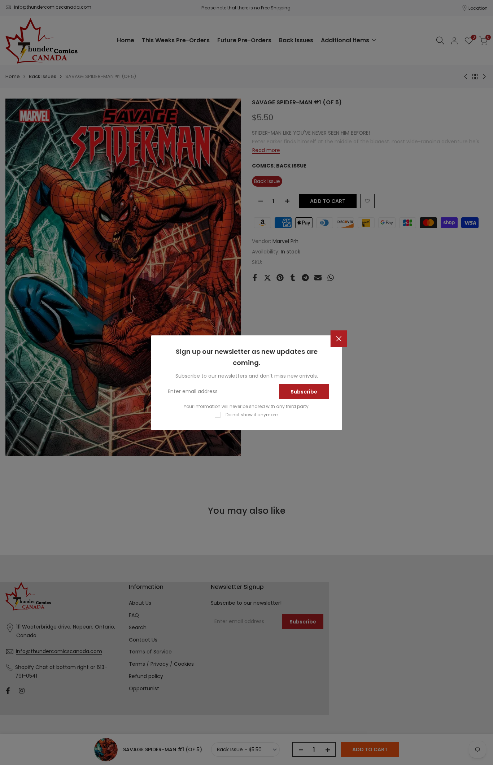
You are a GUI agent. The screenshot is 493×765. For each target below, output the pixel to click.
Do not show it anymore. (252, 414)
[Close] (339, 338)
